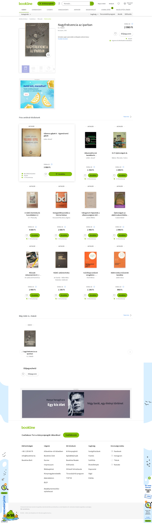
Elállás (91, 478)
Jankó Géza (120, 278)
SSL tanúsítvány (25, 509)
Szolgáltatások (94, 451)
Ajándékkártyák (72, 456)
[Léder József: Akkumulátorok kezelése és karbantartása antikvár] (90, 140)
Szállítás (91, 460)
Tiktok (116, 460)
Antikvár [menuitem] (77, 10)
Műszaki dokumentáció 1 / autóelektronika (32, 274)
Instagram (118, 456)
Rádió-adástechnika (61, 273)
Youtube (117, 465)
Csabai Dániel (119, 218)
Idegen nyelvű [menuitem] (91, 10)
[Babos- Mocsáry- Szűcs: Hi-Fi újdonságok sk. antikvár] (119, 140)
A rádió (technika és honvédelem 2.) (32, 214)
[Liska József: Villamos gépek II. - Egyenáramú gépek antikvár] (31, 142)
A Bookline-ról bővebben (53, 451)
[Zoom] (48, 54)
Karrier (46, 460)
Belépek (111, 3)
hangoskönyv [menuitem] (63, 10)
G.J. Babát (30, 356)
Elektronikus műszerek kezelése (120, 274)
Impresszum (49, 465)
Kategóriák (25, 14)
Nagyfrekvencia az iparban (30, 352)
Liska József (48, 139)
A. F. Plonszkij (32, 218)
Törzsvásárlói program (107, 14)
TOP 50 (69, 478)
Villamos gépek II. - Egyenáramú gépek (56, 134)
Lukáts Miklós (90, 218)
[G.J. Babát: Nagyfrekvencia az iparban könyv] (30, 339)
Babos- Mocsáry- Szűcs (120, 158)
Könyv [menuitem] (24, 10)
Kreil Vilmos (90, 278)
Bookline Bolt (27, 460)
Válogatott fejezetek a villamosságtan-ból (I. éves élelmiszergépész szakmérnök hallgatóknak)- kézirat (91, 214)
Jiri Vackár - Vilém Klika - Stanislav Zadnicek (61, 279)
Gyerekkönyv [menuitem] (36, 10)
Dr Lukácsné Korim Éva (32, 278)
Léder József (90, 158)
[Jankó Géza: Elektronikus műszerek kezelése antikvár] (119, 260)
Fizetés (91, 456)
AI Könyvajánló (48, 3)
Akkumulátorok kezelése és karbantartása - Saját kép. (90, 154)
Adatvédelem (49, 478)
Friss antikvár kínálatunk (29, 117)
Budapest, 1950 (62, 30)
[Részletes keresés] (59, 4)
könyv (30, 325)
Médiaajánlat (49, 469)
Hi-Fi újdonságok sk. (120, 153)
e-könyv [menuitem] (50, 10)
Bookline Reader (72, 460)
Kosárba (61, 174)
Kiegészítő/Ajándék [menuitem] (123, 10)
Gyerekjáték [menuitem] (107, 9)
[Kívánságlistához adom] (115, 33)
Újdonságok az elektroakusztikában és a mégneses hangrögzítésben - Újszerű (120, 214)
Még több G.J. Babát (27, 316)
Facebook (117, 451)
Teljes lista (126, 116)
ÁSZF (46, 482)
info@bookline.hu (28, 456)
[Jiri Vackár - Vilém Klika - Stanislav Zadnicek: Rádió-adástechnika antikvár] (61, 260)
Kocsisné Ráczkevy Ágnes (61, 218)
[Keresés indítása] (92, 4)
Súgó (90, 473)
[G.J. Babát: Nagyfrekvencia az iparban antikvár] (37, 39)
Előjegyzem (126, 33)
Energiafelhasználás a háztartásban (61, 214)
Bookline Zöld (49, 456)
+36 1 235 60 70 (27, 451)
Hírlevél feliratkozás (74, 469)
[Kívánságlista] (119, 4)
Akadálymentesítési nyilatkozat (51, 490)
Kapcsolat (92, 469)
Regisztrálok (101, 3)
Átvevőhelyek (93, 465)
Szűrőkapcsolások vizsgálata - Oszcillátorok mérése (90, 274)
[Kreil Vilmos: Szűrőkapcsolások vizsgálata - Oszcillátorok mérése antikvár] (91, 260)
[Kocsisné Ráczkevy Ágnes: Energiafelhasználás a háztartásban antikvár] (61, 200)
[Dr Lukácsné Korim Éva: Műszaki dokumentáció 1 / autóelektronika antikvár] (32, 260)
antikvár (31, 126)
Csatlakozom (71, 435)
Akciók (120, 14)
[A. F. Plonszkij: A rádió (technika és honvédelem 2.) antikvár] (32, 200)
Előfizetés (128, 14)
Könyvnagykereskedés (52, 473)
